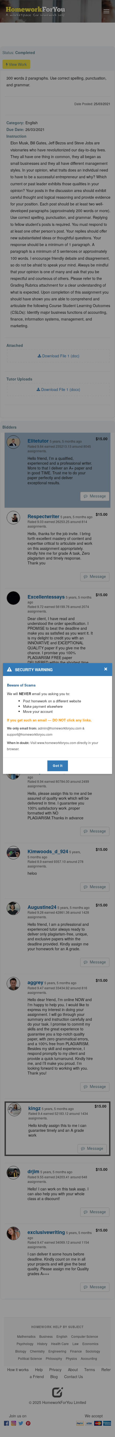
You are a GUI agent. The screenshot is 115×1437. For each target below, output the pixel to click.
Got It (58, 766)
